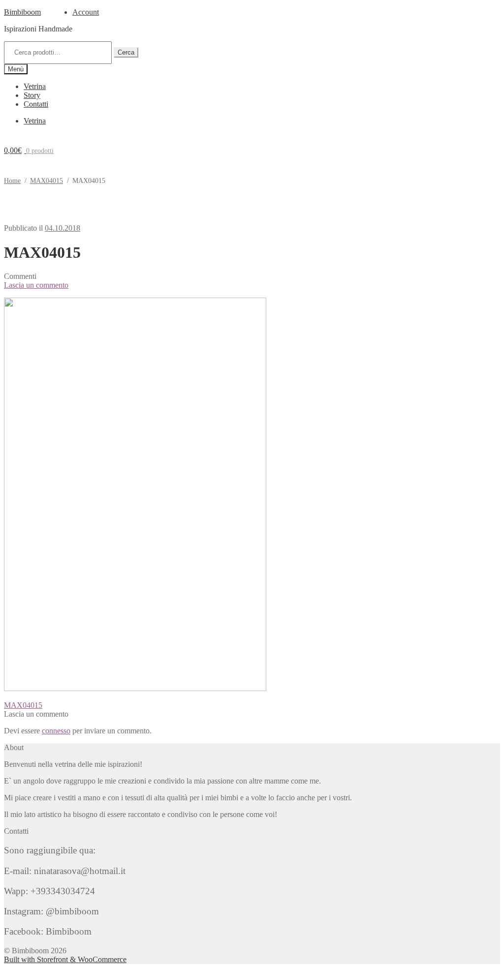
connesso (56, 730)
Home (12, 180)
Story (32, 95)
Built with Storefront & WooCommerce (65, 959)
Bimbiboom (22, 12)
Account (85, 12)
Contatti (36, 104)
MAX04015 (46, 180)
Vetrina (35, 86)
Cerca (126, 52)
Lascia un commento (36, 285)
